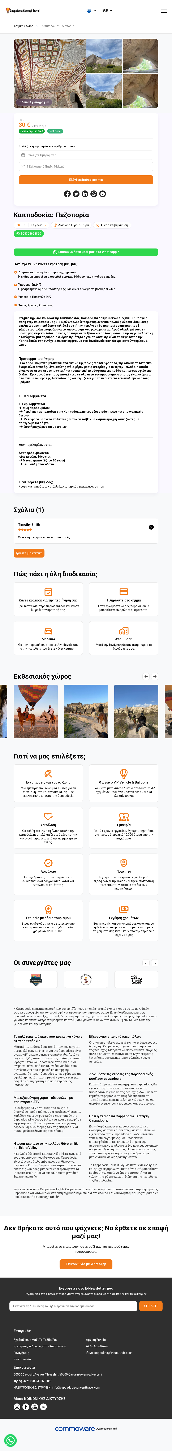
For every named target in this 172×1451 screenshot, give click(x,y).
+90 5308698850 (41, 1381)
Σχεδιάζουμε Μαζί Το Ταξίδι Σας (35, 1339)
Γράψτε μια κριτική (29, 553)
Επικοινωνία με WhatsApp (86, 1264)
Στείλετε (151, 1306)
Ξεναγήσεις (21, 1353)
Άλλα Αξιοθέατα (97, 1346)
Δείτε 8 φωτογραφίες (36, 102)
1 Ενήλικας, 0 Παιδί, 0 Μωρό (46, 166)
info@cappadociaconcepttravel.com (76, 1387)
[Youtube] (34, 1406)
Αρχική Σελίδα (96, 1339)
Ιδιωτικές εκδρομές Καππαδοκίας (109, 1353)
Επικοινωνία (22, 1359)
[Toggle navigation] (164, 10)
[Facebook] (25, 1406)
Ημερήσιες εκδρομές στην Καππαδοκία (40, 1346)
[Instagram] (17, 1406)
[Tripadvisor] (43, 1406)
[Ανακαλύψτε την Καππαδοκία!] (22, 10)
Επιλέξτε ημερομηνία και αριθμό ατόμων (47, 146)
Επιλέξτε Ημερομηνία (41, 155)
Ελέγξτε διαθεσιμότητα (86, 179)
